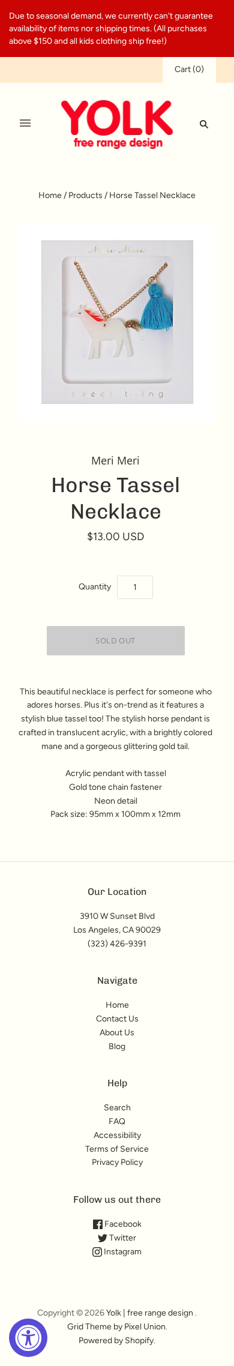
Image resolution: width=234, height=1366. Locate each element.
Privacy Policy (117, 1162)
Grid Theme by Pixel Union (116, 1327)
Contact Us (117, 1019)
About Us (117, 1033)
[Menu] (25, 123)
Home (50, 195)
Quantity (95, 587)
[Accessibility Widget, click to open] (28, 1338)
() (189, 69)
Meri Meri (115, 460)
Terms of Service (117, 1149)
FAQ (117, 1121)
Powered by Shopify (116, 1340)
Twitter (121, 1238)
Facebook (122, 1224)
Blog (117, 1046)
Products (85, 195)
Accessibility (117, 1135)
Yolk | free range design (149, 1313)
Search (117, 1108)
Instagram (122, 1252)
